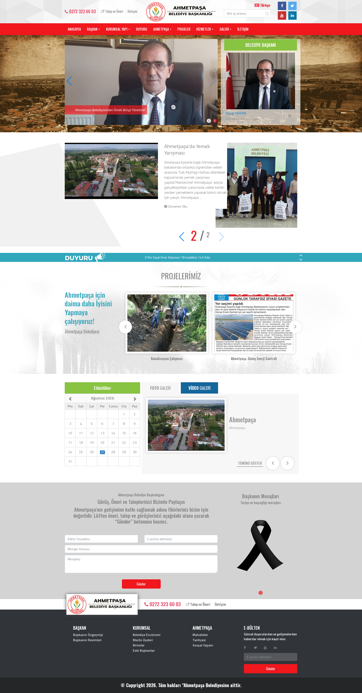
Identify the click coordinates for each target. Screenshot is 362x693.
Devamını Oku (177, 206)
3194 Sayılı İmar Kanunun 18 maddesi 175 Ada (177, 257)
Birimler (139, 645)
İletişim (132, 11)
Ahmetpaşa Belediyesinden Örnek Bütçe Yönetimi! (193, 149)
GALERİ (224, 29)
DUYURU (141, 29)
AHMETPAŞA (161, 29)
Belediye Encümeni (146, 634)
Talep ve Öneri (113, 11)
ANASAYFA (74, 29)
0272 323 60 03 (82, 11)
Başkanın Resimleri (87, 639)
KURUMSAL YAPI (116, 29)
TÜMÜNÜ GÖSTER (250, 463)
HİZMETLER (203, 29)
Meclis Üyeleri (143, 639)
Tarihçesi (199, 639)
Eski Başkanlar (144, 650)
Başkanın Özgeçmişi (88, 634)
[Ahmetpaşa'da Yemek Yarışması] (141, 81)
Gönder (141, 583)
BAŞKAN (92, 29)
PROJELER (183, 29)
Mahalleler (200, 634)
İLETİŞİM (242, 29)
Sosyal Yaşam (203, 645)
